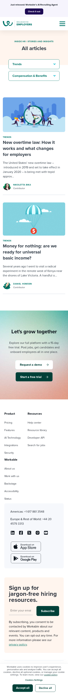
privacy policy (18, 644)
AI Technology (12, 437)
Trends (7, 137)
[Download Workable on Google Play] (25, 558)
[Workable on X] (37, 534)
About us (9, 468)
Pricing (8, 422)
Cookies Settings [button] (34, 680)
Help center (34, 422)
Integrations (11, 445)
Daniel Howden (22, 284)
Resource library (37, 430)
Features (9, 430)
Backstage (10, 483)
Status (8, 498)
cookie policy (50, 674)
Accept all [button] (22, 688)
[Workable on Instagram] (46, 534)
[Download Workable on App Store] (25, 546)
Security (9, 452)
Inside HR (20, 41)
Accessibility (11, 491)
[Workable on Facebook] (21, 534)
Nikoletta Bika (22, 185)
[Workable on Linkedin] (12, 534)
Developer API (36, 437)
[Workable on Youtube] (29, 534)
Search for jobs (36, 445)
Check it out (34, 11)
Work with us (11, 476)
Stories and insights (41, 41)
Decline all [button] (45, 688)
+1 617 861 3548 (34, 512)
